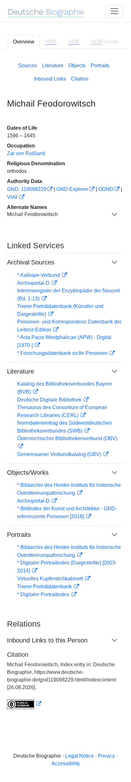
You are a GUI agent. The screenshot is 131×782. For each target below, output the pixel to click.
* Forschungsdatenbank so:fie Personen (63, 353)
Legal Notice (79, 756)
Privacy (106, 756)
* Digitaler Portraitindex (44, 594)
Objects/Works (28, 472)
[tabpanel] (65, 384)
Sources (27, 65)
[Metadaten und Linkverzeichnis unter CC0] (24, 704)
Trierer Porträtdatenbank (45, 586)
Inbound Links (50, 78)
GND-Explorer (72, 189)
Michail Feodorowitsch (32, 214)
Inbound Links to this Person (47, 640)
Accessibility (66, 763)
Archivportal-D (34, 283)
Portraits (100, 65)
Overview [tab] (23, 41)
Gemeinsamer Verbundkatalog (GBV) (59, 454)
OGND (106, 189)
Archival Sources (30, 262)
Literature (52, 65)
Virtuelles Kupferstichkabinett (50, 578)
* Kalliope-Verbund (39, 275)
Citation (79, 78)
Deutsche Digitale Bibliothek (50, 399)
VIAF (12, 197)
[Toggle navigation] (114, 11)
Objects (77, 65)
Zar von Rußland (26, 153)
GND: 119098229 (26, 189)
